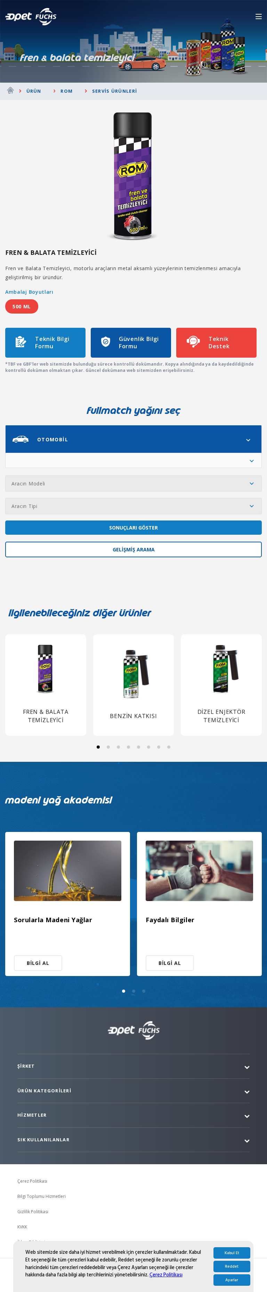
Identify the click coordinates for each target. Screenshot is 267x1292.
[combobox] (133, 439)
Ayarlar (231, 1280)
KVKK (22, 1227)
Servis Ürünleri (114, 91)
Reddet (231, 1266)
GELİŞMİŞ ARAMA (134, 549)
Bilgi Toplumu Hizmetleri (41, 1196)
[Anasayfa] (10, 91)
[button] (98, 747)
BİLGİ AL (38, 963)
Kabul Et (232, 1253)
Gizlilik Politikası (32, 1212)
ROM (66, 91)
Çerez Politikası (166, 1275)
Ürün (33, 91)
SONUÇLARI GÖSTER (133, 527)
